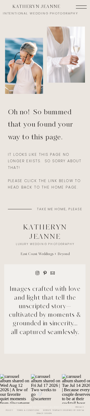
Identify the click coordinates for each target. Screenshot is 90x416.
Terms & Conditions (28, 410)
